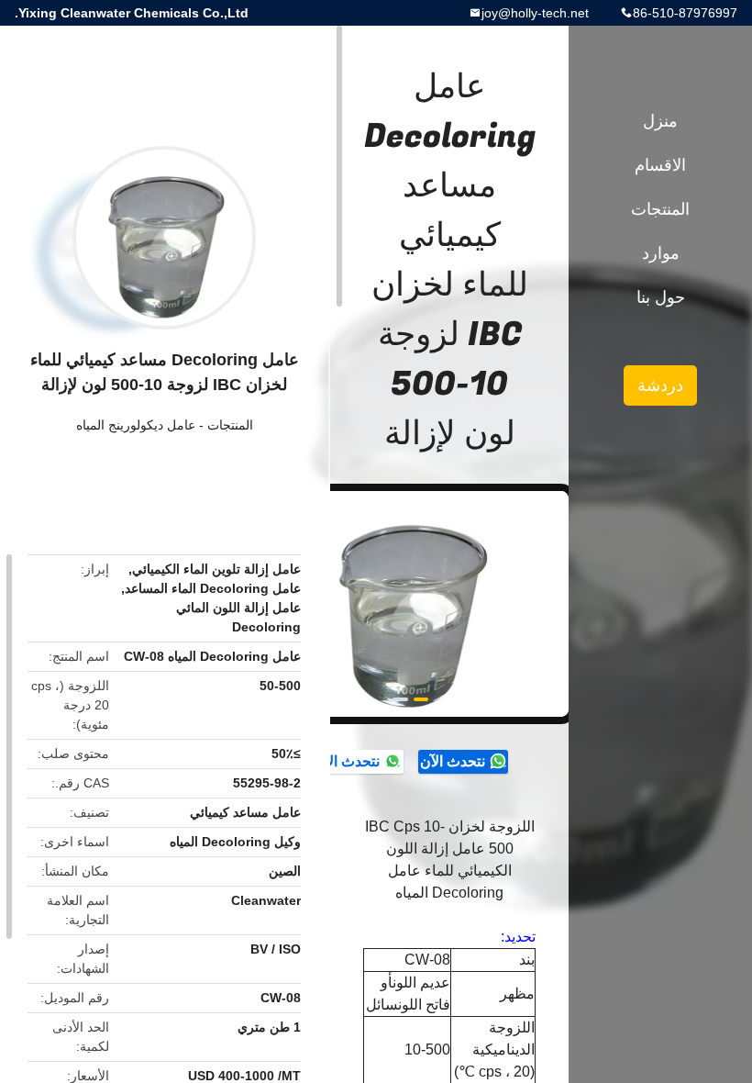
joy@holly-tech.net (535, 13)
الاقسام (660, 165)
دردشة (660, 385)
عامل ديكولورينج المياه (135, 425)
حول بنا (660, 297)
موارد (661, 253)
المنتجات (230, 425)
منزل (660, 121)
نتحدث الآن (452, 761)
